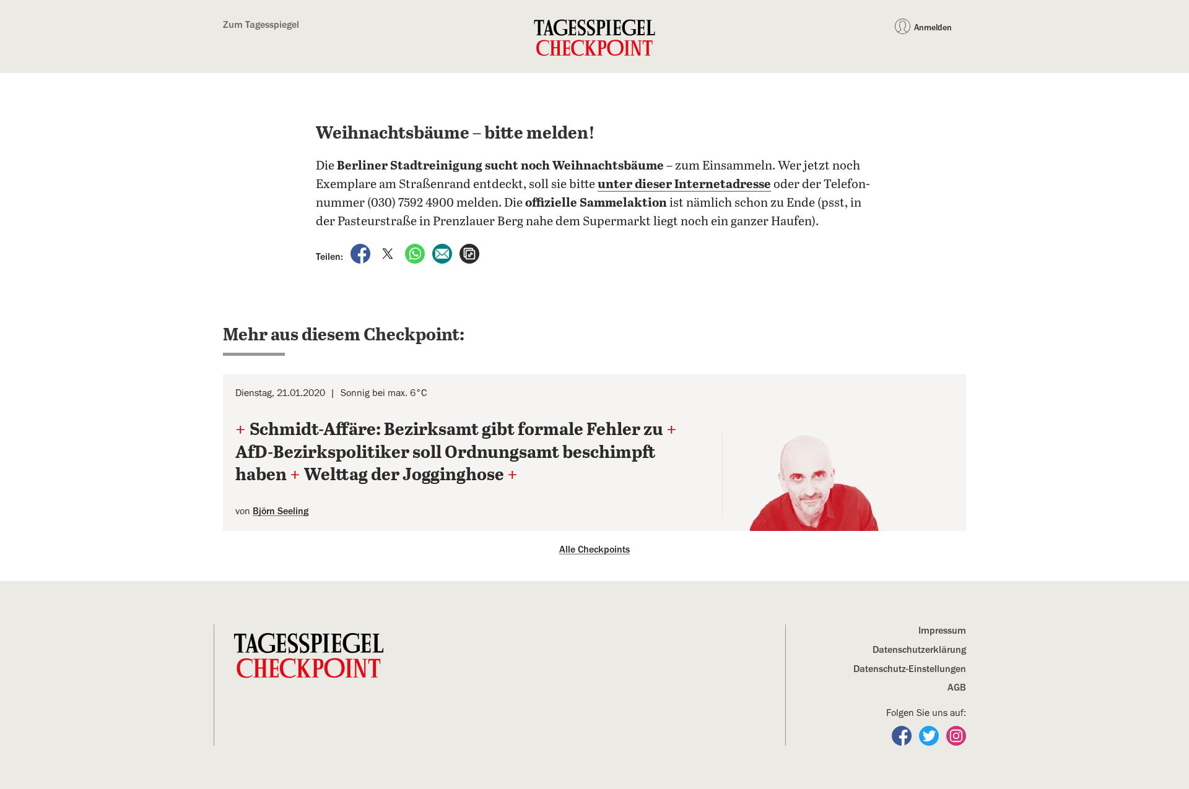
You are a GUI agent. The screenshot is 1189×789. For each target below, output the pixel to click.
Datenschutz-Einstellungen (909, 669)
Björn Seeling (280, 511)
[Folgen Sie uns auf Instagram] (956, 735)
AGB (956, 687)
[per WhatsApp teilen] (416, 253)
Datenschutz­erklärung (919, 650)
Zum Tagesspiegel (261, 25)
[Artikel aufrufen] (469, 253)
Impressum (942, 631)
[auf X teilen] (389, 253)
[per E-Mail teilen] (443, 253)
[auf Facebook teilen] (362, 253)
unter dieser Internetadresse (684, 185)
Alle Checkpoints (594, 549)
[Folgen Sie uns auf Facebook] (903, 735)
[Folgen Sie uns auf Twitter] (930, 735)
